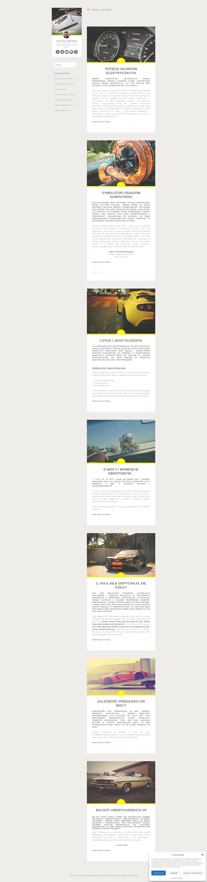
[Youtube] (67, 51)
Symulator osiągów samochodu (64, 84)
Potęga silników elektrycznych (63, 79)
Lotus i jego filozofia (60, 89)
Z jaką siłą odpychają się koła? (63, 100)
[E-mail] (62, 51)
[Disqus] (71, 51)
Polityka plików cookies (176, 878)
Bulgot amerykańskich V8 (62, 110)
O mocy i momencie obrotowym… (65, 94)
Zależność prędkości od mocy (63, 105)
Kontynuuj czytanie (102, 122)
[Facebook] (58, 51)
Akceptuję (158, 873)
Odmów (174, 873)
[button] (203, 855)
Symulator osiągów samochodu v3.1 (121, 254)
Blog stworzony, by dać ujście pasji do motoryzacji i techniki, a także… (66, 45)
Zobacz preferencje (193, 873)
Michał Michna (67, 41)
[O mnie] (76, 51)
